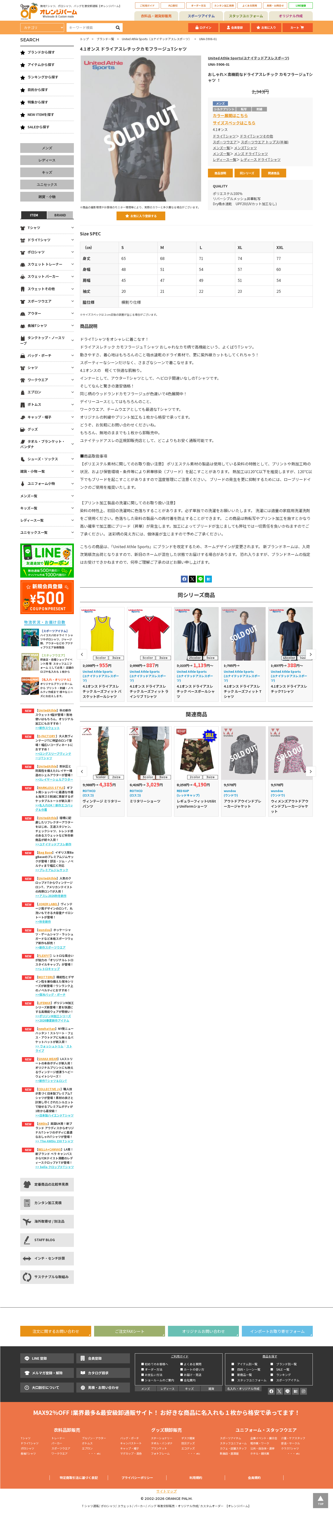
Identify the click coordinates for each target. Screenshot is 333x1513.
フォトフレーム (160, 1453)
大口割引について (45, 1387)
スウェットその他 (41, 288)
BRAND (60, 214)
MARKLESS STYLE (51, 787)
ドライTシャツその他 (256, 136)
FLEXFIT (44, 955)
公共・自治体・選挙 (262, 1448)
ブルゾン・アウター (94, 1438)
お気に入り (268, 27)
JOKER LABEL (48, 904)
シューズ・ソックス (43, 458)
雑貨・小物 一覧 (32, 471)
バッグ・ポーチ (39, 355)
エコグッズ (188, 1448)
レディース (47, 160)
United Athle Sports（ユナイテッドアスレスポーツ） (156, 39)
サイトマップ (166, 1491)
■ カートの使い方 (192, 1369)
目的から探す (38, 89)
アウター (34, 313)
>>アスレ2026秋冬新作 (51, 896)
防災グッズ (188, 1443)
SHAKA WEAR (47, 1059)
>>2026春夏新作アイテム (52, 1020)
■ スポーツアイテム (284, 1380)
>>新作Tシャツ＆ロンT (51, 1081)
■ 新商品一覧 (241, 1375)
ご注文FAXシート (130, 1331)
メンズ (47, 148)
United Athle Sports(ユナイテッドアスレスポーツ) (248, 57)
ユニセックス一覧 (34, 532)
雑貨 (211, 1388)
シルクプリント (224, 109)
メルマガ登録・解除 (47, 1372)
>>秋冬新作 (43, 921)
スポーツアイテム (201, 15)
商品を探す (270, 1356)
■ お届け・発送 (190, 1375)
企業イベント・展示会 (263, 1438)
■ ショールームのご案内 (157, 1380)
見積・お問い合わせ (103, 1387)
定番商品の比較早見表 (51, 1184)
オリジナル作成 (291, 15)
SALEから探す (38, 126)
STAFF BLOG (44, 1239)
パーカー (58, 1443)
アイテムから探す (41, 64)
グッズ (33, 429)
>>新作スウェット (47, 728)
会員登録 (237, 27)
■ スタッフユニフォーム (250, 1380)
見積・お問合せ (275, 5)
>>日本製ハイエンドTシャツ (54, 1115)
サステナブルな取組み (51, 1276)
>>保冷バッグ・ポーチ (50, 994)
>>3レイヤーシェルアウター (54, 779)
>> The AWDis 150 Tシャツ (54, 1141)
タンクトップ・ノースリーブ (42, 340)
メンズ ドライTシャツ (251, 153)
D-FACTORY (47, 736)
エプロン (34, 391)
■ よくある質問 (190, 1364)
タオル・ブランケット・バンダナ (42, 444)
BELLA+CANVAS (49, 1149)
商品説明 (220, 173)
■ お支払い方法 (151, 1375)
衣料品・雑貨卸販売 (156, 15)
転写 (244, 109)
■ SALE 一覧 (279, 1369)
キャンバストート (131, 1443)
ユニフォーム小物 (41, 483)
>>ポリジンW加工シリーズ (53, 1016)
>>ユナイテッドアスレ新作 (53, 844)
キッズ (47, 172)
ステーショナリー (161, 1438)
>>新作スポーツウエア (50, 947)
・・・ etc (91, 1453)
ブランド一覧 (105, 39)
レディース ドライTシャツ (260, 159)
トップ (84, 39)
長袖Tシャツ (37, 325)
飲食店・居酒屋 (229, 1453)
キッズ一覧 (28, 508)
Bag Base (45, 852)
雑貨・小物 (47, 196)
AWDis (43, 1123)
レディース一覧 (224, 159)
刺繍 (259, 109)
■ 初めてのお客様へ (154, 1364)
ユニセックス (47, 184)
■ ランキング (282, 1375)
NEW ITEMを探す (41, 114)
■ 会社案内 (188, 1380)
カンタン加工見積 (224, 5)
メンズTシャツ (245, 147)
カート (294, 27)
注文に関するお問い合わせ (55, 1331)
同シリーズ (247, 173)
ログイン (205, 27)
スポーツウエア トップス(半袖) (264, 141)
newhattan (46, 1028)
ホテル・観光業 (259, 1453)
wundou (44, 930)
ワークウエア (38, 379)
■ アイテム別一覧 (244, 1364)
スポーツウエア (225, 141)
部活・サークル (290, 1443)
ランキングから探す (43, 76)
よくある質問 (249, 5)
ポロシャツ (36, 251)
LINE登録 (301, 5)
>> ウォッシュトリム (49, 1046)
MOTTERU (45, 977)
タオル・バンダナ (162, 1443)
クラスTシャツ (290, 1448)
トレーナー (58, 1438)
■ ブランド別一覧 (283, 1364)
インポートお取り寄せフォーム (277, 1331)
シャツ (33, 367)
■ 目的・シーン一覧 (245, 1369)
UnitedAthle (47, 710)
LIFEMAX (44, 1003)
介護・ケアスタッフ (293, 1438)
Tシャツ (34, 227)
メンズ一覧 (221, 147)
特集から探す (38, 102)
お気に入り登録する (143, 216)
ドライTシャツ (224, 136)
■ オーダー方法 (151, 1369)
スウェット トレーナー (45, 264)
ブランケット (159, 1448)
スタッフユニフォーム (246, 15)
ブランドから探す (41, 52)
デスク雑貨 (188, 1438)
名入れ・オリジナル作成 (243, 1388)
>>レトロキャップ (47, 969)
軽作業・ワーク (259, 1443)
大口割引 (173, 5)
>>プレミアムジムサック (51, 870)
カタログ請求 (98, 1372)
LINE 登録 (39, 1358)
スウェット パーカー (43, 276)
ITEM (34, 214)
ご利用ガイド (147, 5)
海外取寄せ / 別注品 (49, 1221)
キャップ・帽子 (39, 417)
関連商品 (274, 173)
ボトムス (34, 404)
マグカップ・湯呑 (131, 1453)
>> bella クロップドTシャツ (54, 1167)
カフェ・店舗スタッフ (233, 1448)
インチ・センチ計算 (49, 1258)
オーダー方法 (198, 5)
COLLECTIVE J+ (49, 1089)
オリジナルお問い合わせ (203, 1331)
